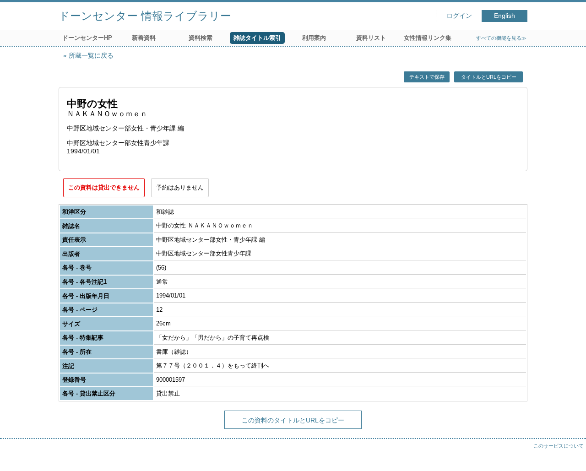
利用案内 (314, 37)
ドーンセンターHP (87, 37)
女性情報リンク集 (427, 37)
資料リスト (371, 37)
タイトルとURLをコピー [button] (488, 77)
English (504, 15)
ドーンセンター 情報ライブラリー (145, 16)
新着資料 (144, 37)
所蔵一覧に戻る (91, 55)
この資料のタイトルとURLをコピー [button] (293, 420)
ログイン (459, 15)
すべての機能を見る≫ (501, 38)
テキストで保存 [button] (427, 77)
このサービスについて (558, 446)
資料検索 (200, 37)
